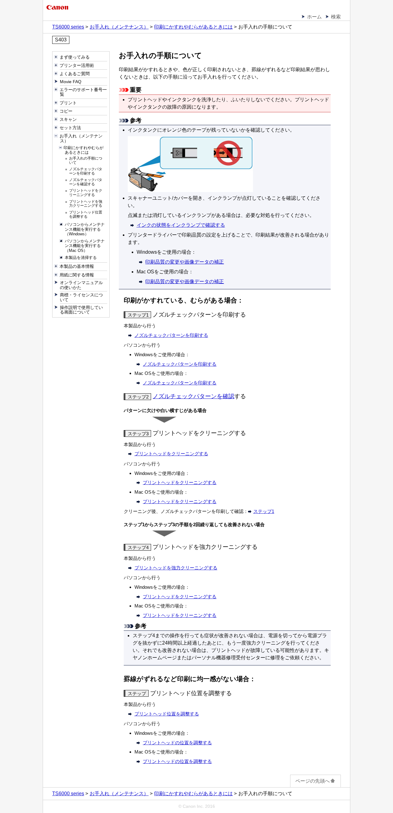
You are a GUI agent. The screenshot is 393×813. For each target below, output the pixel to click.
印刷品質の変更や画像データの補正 (184, 261)
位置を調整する (166, 713)
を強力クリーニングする (175, 567)
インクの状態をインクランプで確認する (181, 225)
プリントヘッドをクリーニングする (179, 482)
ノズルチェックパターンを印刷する (171, 335)
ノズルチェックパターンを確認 (193, 396)
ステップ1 (263, 511)
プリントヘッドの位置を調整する (177, 742)
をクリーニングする (171, 453)
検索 (336, 16)
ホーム (314, 16)
